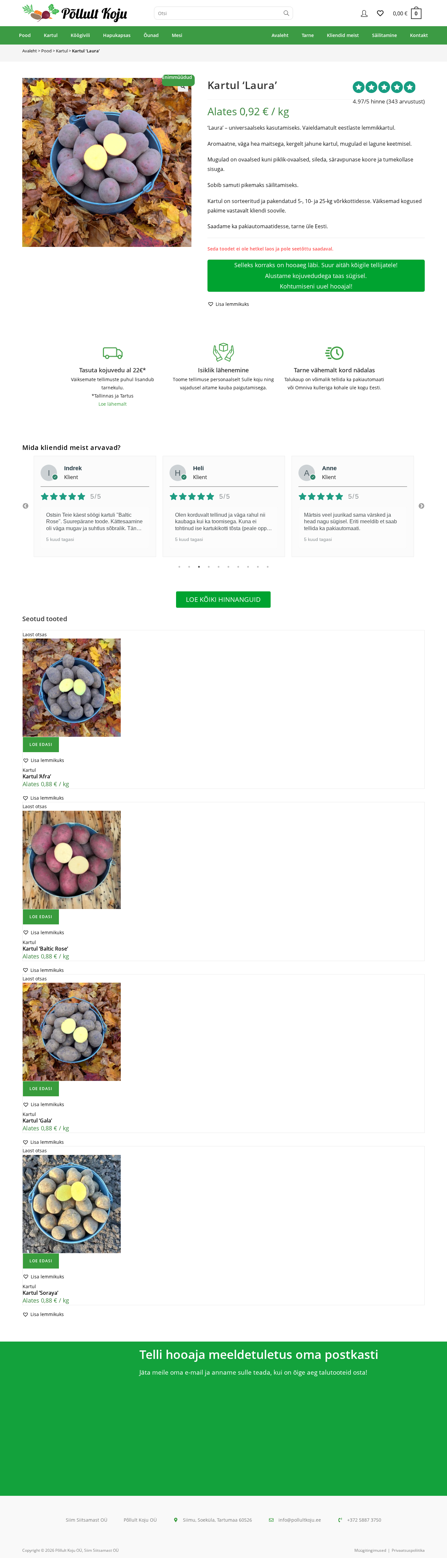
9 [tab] (258, 567)
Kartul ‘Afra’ (37, 776)
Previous (25, 506)
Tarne (308, 35)
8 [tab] (248, 567)
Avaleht (280, 35)
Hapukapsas (117, 35)
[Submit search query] (286, 13)
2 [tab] (189, 567)
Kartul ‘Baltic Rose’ (45, 948)
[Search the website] (223, 12)
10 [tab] (267, 567)
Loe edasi (40, 744)
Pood (25, 35)
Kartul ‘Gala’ (37, 1120)
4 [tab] (209, 567)
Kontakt (419, 35)
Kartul (51, 35)
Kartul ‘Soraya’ (40, 1292)
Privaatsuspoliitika (408, 1550)
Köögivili (80, 35)
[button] (183, 86)
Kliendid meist (343, 35)
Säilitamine (384, 35)
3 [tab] (199, 567)
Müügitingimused (370, 1550)
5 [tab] (218, 567)
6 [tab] (228, 567)
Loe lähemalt (112, 404)
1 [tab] (179, 567)
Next (421, 506)
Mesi (177, 35)
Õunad (151, 35)
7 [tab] (238, 567)
